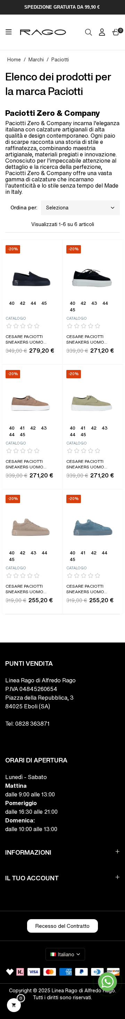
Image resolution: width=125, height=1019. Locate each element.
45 (44, 303)
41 (22, 428)
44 (33, 303)
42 (22, 303)
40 (12, 303)
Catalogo (16, 318)
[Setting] (102, 32)
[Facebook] (8, 738)
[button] (62, 926)
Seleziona (57, 207)
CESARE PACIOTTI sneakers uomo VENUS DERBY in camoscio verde (86, 465)
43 (94, 303)
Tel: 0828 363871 (27, 723)
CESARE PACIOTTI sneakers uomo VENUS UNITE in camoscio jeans (86, 590)
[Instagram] (23, 738)
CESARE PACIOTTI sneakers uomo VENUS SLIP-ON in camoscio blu (24, 340)
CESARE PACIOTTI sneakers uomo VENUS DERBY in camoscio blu (85, 340)
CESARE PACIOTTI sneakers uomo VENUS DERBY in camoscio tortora (28, 465)
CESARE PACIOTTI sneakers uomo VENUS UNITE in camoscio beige (25, 590)
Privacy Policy (20, 1014)
